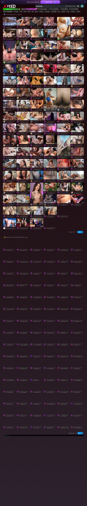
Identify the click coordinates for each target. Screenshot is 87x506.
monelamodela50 (78, 404)
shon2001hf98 (10, 274)
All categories (8, 11)
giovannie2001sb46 (78, 169)
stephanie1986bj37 (24, 345)
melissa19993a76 (24, 216)
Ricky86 (63, 181)
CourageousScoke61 (38, 216)
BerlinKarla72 (37, 181)
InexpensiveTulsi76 (51, 181)
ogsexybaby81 (77, 193)
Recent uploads (54, 9)
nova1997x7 (77, 345)
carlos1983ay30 (10, 205)
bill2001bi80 (9, 27)
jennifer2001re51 (10, 309)
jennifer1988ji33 (51, 368)
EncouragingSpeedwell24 (65, 63)
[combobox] (55, 6)
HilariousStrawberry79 (25, 157)
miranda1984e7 (51, 39)
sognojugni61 (77, 110)
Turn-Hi (35, 122)
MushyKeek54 (23, 181)
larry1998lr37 (10, 427)
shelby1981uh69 (64, 134)
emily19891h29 (37, 333)
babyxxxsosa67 (24, 98)
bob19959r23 (9, 250)
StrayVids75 (63, 39)
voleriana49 (77, 86)
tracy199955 (50, 285)
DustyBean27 (63, 157)
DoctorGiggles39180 (79, 51)
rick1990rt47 (36, 51)
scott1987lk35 (37, 39)
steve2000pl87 (77, 250)
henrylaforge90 (51, 86)
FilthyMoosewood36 (38, 63)
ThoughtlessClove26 (79, 134)
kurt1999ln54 (77, 285)
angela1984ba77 (10, 169)
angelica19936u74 (10, 98)
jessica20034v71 (51, 345)
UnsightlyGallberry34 (25, 51)
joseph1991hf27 (51, 321)
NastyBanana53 (10, 216)
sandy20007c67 (78, 98)
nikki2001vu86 (51, 250)
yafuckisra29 (9, 193)
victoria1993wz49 (51, 169)
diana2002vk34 (51, 122)
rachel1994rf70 (24, 309)
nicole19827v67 (64, 262)
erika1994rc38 (64, 74)
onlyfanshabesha (51, 110)
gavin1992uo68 (37, 228)
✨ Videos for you (42, 9)
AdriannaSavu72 (37, 205)
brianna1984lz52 (64, 392)
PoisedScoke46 (64, 86)
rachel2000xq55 (24, 193)
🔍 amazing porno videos (13, 14)
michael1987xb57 (51, 51)
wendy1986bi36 (51, 134)
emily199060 (63, 169)
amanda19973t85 (10, 380)
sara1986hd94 (64, 205)
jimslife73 (9, 110)
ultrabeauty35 (50, 205)
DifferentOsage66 (37, 86)
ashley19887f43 (10, 181)
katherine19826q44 (79, 39)
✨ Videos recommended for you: (16, 237)
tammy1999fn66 (37, 262)
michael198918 (10, 39)
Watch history (74, 9)
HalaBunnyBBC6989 (25, 145)
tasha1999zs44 (51, 228)
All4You (22, 285)
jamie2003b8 (36, 274)
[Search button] (78, 6)
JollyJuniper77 (10, 145)
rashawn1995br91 (78, 356)
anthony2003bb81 (78, 380)
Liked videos (64, 9)
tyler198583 (23, 86)
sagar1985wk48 (10, 157)
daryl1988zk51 (51, 356)
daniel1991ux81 (37, 74)
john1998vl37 (37, 145)
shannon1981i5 (24, 169)
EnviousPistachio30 (78, 157)
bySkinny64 (36, 380)
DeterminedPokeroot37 (25, 205)
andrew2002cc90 (64, 250)
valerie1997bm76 (24, 228)
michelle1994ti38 (37, 27)
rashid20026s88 (24, 39)
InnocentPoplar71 (10, 86)
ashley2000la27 (10, 262)
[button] (82, 6)
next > (80, 232)
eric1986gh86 (77, 368)
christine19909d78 (38, 345)
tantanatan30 (10, 122)
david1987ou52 (24, 134)
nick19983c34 (64, 333)
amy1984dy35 (50, 63)
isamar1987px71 (78, 63)
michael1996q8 (24, 27)
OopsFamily (63, 51)
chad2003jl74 (37, 404)
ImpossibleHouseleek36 (11, 228)
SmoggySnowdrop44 (79, 181)
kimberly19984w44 (24, 274)
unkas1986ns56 (37, 309)
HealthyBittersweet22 (11, 134)
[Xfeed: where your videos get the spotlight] (9, 6)
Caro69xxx (9, 74)
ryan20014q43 (64, 404)
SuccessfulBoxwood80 (38, 110)
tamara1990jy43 (51, 193)
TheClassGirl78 (51, 74)
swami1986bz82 (24, 333)
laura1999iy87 (10, 333)
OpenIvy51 (50, 145)
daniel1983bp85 (37, 169)
